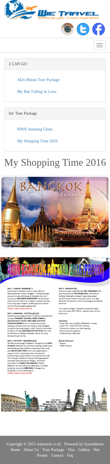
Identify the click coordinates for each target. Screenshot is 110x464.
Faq (70, 455)
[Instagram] (67, 29)
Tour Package (53, 450)
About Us (31, 450)
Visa (71, 450)
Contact (57, 455)
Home (15, 450)
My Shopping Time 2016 (37, 141)
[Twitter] (83, 29)
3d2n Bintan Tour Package (38, 80)
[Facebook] (98, 29)
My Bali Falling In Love (36, 92)
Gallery (84, 450)
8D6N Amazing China (34, 129)
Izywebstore (94, 444)
